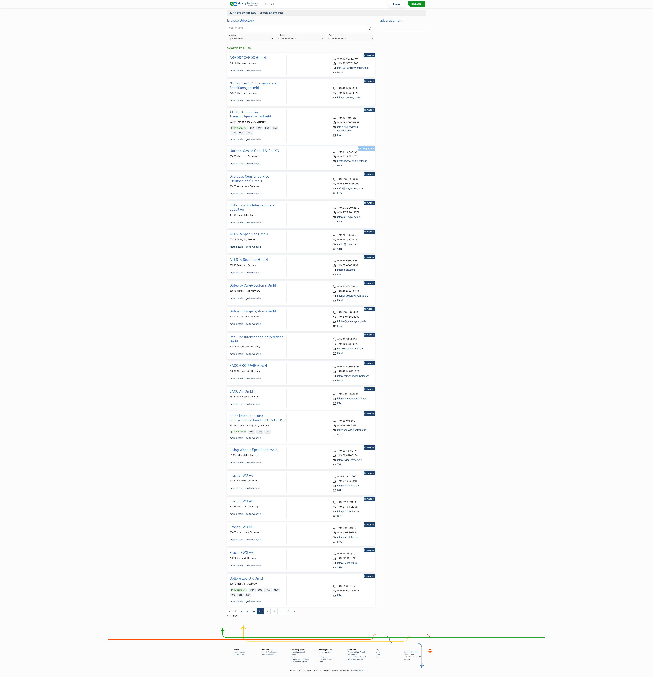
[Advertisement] (403, 85)
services (352, 650)
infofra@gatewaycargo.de (351, 321)
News (236, 650)
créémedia (358, 670)
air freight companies (271, 12)
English (414, 652)
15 (288, 611)
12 (267, 611)
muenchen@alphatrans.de (351, 429)
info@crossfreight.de (348, 97)
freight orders (269, 650)
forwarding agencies (298, 652)
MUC (340, 434)
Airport (282, 35)
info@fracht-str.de (347, 562)
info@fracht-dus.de (348, 511)
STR (339, 248)
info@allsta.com (346, 269)
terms (378, 652)
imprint (378, 657)
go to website (253, 70)
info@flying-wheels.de (349, 459)
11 (260, 611)
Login (396, 4)
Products (270, 4)
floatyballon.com (325, 659)
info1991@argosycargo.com (353, 67)
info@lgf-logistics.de (348, 216)
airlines (293, 654)
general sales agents (299, 662)
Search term (236, 28)
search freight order (270, 652)
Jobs (321, 662)
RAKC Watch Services (356, 659)
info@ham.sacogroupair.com (353, 375)
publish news (239, 654)
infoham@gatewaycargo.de (352, 295)
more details (236, 70)
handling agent (297, 659)
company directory (245, 12)
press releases (239, 652)
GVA (339, 221)
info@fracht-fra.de (347, 537)
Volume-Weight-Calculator (358, 652)
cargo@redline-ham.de (350, 348)
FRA (339, 135)
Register (416, 3)
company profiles (299, 650)
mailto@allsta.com (347, 244)
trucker (293, 657)
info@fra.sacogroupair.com (352, 398)
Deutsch (407, 652)
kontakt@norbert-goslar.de (352, 160)
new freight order (268, 654)
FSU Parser (352, 654)
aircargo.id (323, 657)
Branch (332, 35)
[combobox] (251, 38)
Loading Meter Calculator (357, 657)
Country (232, 35)
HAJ (339, 165)
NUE (339, 490)
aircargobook (325, 650)
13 (274, 611)
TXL (339, 464)
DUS (339, 515)
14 (281, 611)
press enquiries (325, 652)
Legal (378, 650)
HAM (340, 72)
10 (253, 611)
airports (306, 659)
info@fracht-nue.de (348, 485)
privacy (378, 654)
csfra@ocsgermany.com (350, 188)
